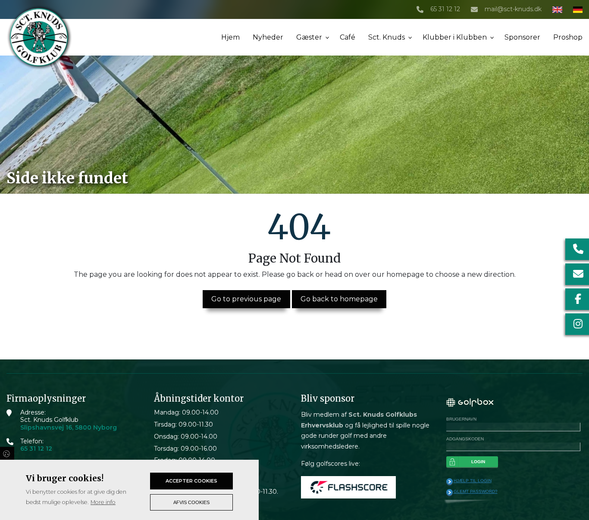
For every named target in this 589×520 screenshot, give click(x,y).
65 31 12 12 (445, 9)
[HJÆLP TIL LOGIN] (449, 481)
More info (103, 502)
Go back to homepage (339, 299)
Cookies (7, 453)
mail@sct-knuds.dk (513, 9)
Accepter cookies (191, 481)
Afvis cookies (191, 502)
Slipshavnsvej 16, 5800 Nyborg (68, 427)
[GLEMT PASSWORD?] (449, 492)
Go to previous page (246, 299)
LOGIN (478, 461)
